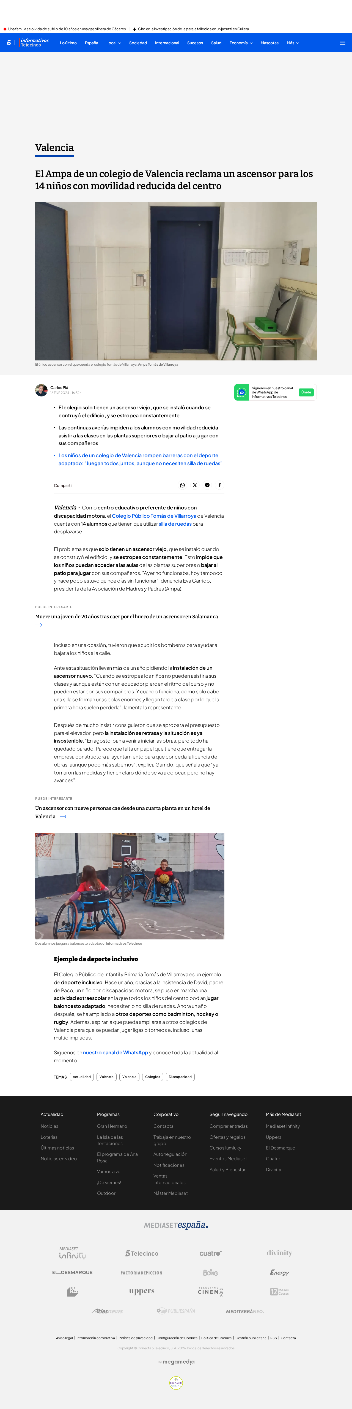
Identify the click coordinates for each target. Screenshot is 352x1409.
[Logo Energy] (279, 1273)
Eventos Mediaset (228, 1158)
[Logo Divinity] (279, 1253)
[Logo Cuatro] (211, 1253)
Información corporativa (96, 1338)
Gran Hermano (112, 1126)
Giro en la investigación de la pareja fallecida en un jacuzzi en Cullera (193, 29)
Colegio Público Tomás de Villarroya (154, 515)
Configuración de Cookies (176, 1338)
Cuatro (273, 1158)
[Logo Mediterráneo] (245, 1311)
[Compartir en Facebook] (219, 485)
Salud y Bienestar (227, 1169)
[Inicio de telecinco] (9, 42)
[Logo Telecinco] (141, 1253)
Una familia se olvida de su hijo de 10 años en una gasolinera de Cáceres (67, 29)
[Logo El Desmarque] (72, 1272)
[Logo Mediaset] (176, 1228)
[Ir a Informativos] (34, 42)
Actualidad (82, 1077)
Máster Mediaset (170, 1193)
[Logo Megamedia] (178, 1362)
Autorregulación (170, 1154)
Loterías (49, 1137)
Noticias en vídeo (59, 1158)
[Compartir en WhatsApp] (182, 485)
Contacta (163, 1126)
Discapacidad (180, 1077)
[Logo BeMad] (72, 1292)
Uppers (273, 1137)
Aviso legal (64, 1338)
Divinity (273, 1169)
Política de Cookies (216, 1338)
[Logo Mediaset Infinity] (72, 1253)
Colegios (152, 1077)
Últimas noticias (57, 1148)
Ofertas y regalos (228, 1137)
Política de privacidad (136, 1338)
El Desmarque (280, 1148)
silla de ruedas (175, 523)
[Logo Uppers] (142, 1292)
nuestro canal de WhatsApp (115, 1052)
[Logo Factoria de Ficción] (142, 1273)
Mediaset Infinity (283, 1126)
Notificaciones (169, 1165)
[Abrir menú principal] (342, 42)
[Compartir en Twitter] (195, 485)
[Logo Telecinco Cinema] (210, 1292)
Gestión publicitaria (250, 1338)
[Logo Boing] (210, 1273)
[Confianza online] (176, 1388)
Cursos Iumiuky (225, 1148)
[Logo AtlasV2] (107, 1311)
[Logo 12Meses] (279, 1291)
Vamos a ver (109, 1171)
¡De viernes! (109, 1182)
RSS (273, 1338)
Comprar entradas (229, 1126)
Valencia (54, 147)
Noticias (49, 1126)
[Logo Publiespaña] (176, 1311)
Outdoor (106, 1193)
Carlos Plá (59, 387)
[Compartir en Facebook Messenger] (207, 485)
